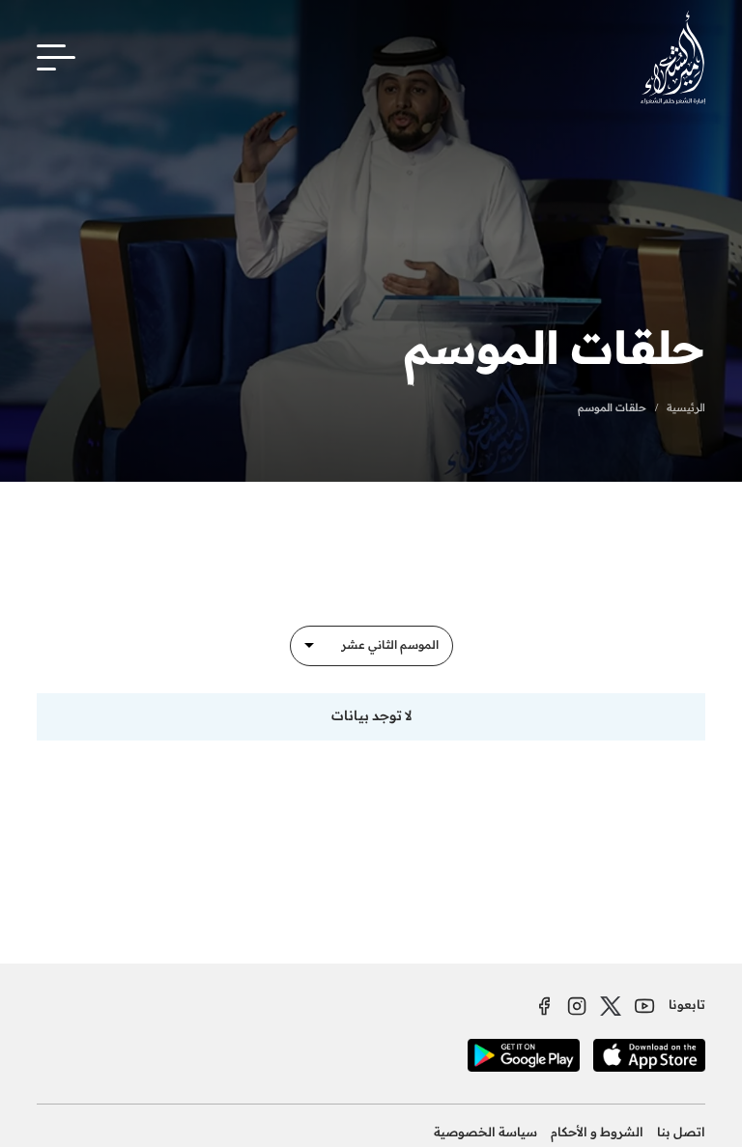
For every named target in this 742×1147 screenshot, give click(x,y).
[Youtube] (644, 1006)
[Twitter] (610, 1006)
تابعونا (687, 1005)
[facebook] (544, 1006)
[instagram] (576, 1006)
